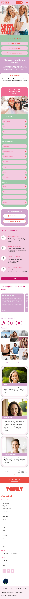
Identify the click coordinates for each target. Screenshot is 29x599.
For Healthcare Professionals (10, 553)
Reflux (4, 533)
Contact (4, 565)
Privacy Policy (4, 588)
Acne (4, 527)
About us (5, 563)
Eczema (4, 530)
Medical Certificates (7, 514)
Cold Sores (5, 516)
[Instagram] (8, 571)
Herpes (4, 519)
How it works (6, 560)
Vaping (4, 546)
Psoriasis (5, 524)
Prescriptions (6, 511)
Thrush (4, 541)
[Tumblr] (12, 571)
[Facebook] (4, 571)
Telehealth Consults (7, 508)
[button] (2, 302)
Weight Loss (6, 506)
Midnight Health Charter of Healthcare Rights (12, 592)
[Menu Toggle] (27, 2)
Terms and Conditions (15, 588)
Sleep (4, 538)
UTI (3, 543)
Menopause (5, 522)
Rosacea (5, 535)
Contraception (6, 503)
